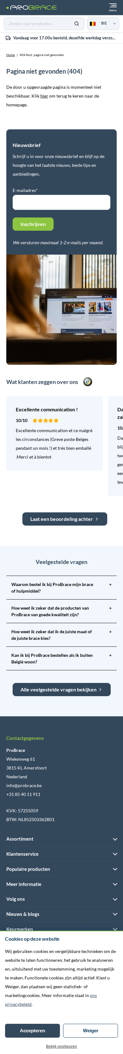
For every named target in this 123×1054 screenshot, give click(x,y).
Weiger (90, 1030)
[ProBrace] (31, 7)
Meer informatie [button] (23, 884)
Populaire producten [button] (28, 869)
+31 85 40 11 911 (23, 794)
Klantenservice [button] (22, 854)
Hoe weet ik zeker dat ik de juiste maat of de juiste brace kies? (61, 635)
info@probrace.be (24, 785)
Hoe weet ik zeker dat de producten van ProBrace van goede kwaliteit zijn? (61, 611)
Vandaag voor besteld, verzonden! (68, 37)
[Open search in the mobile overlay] (44, 24)
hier (44, 96)
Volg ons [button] (15, 899)
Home (10, 55)
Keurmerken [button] (19, 929)
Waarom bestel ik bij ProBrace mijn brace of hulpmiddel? (61, 588)
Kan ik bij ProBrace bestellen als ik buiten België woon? (61, 658)
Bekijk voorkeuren (61, 1046)
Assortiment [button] (19, 839)
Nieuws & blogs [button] (22, 914)
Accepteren (32, 1030)
